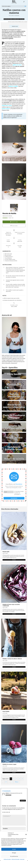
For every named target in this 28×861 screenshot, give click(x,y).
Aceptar (14, 849)
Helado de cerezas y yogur (9, 764)
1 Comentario (16, 15)
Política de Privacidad (15, 859)
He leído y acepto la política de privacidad (19, 493)
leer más (14, 559)
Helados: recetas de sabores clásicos (12, 658)
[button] (26, 834)
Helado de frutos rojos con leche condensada (11, 605)
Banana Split (6, 551)
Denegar (14, 852)
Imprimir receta (15, 26)
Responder (23, 800)
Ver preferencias (14, 856)
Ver (20, 494)
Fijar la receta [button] (14, 225)
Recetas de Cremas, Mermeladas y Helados (14, 19)
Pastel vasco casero (7, 105)
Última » (17, 781)
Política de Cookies (7, 859)
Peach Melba (6, 711)
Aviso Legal (22, 859)
